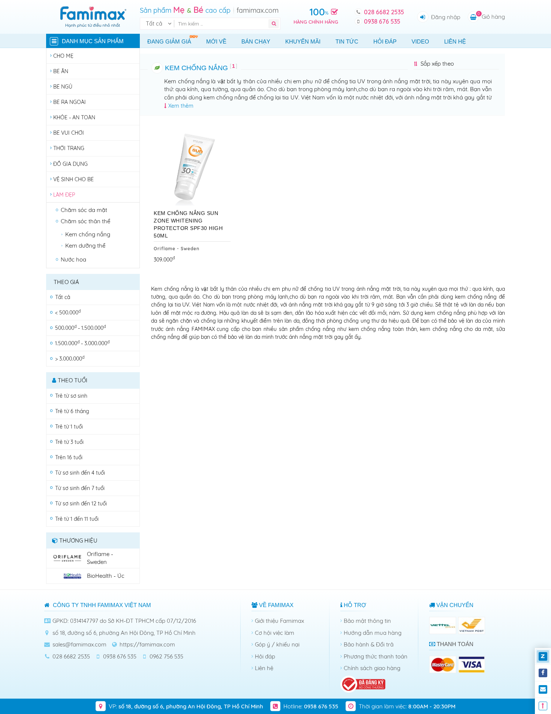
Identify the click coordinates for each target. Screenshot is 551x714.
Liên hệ (455, 41)
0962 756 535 (166, 656)
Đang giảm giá (169, 41)
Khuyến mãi (302, 41)
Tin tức (346, 41)
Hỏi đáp (385, 41)
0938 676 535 (382, 21)
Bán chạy (255, 41)
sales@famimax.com (79, 644)
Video (420, 41)
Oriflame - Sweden (176, 248)
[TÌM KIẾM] (273, 23)
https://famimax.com (147, 644)
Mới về (216, 41)
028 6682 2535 (384, 12)
